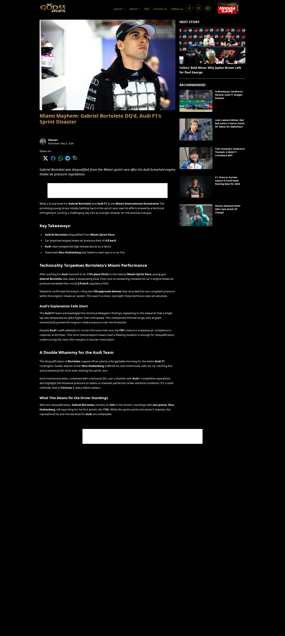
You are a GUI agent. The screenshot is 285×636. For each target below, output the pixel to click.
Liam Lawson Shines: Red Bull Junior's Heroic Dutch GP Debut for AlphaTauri (229, 123)
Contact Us (160, 9)
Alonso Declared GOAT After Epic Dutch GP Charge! (227, 209)
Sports (118, 9)
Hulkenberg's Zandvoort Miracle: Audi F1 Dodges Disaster (229, 95)
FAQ (146, 9)
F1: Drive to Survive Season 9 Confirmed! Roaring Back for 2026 (227, 180)
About (133, 9)
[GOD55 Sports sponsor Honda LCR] (228, 8)
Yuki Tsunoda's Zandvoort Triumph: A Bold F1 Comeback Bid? (230, 152)
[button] (120, 8)
